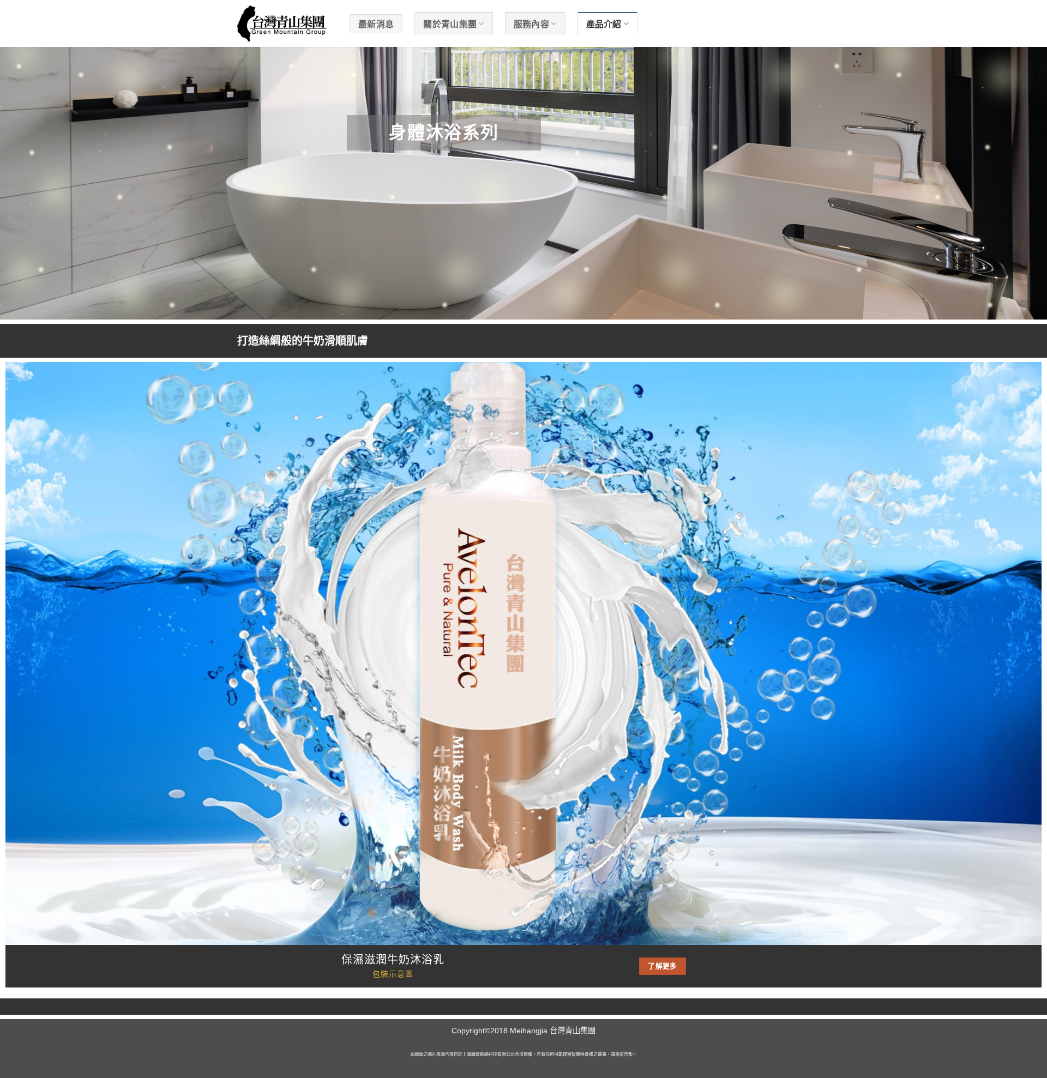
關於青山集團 (450, 24)
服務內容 (531, 24)
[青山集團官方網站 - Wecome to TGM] (285, 23)
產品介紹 (604, 24)
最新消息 (376, 24)
